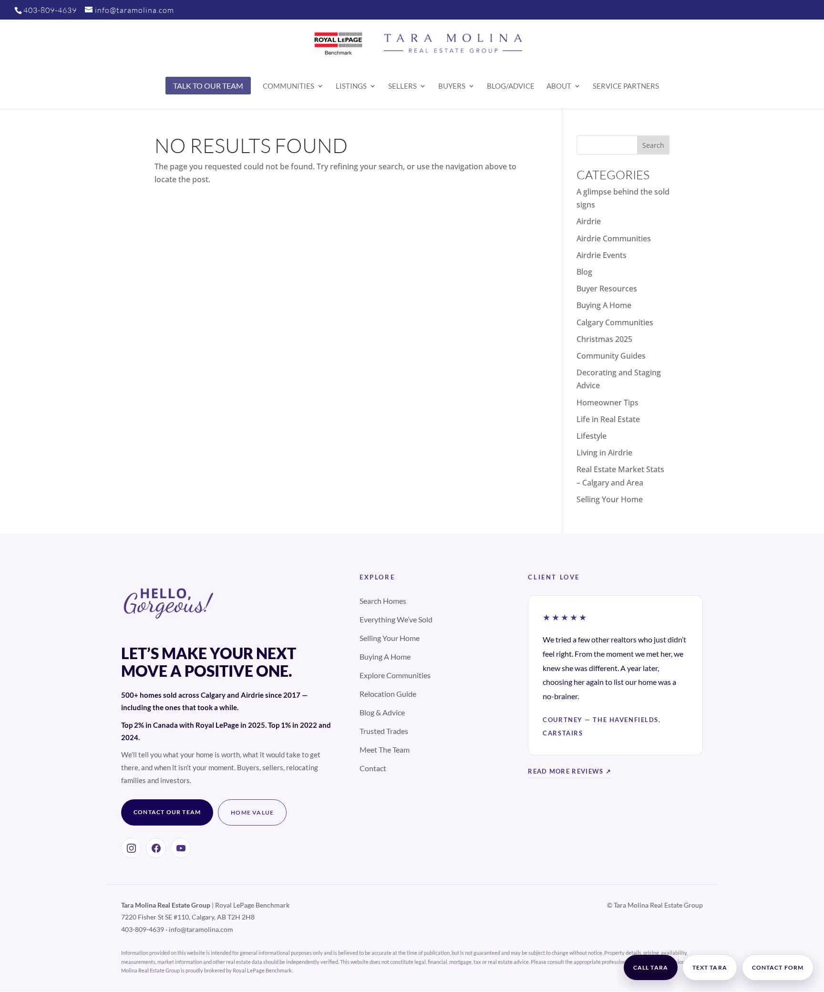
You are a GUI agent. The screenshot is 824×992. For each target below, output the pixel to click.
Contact (373, 768)
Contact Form (777, 967)
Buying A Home (604, 305)
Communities (288, 86)
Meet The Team (385, 749)
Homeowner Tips (608, 402)
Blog (584, 272)
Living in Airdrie (604, 452)
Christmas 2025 (604, 339)
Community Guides (611, 356)
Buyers (451, 86)
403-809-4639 (50, 10)
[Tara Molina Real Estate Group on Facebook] (156, 848)
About (558, 86)
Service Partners (626, 86)
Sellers (402, 86)
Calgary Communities (615, 322)
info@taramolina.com (201, 929)
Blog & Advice (382, 712)
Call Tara (650, 967)
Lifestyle (592, 436)
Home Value (252, 812)
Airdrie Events (602, 255)
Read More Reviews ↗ (569, 771)
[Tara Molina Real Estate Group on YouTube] (181, 848)
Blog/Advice (511, 86)
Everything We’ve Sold (396, 619)
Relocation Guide (388, 693)
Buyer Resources (607, 288)
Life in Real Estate (608, 419)
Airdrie (589, 221)
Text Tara (709, 967)
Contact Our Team (167, 812)
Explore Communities (395, 675)
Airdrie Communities (614, 238)
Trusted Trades (384, 730)
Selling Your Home (610, 499)
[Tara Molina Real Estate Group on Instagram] (131, 848)
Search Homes (383, 600)
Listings (351, 86)
